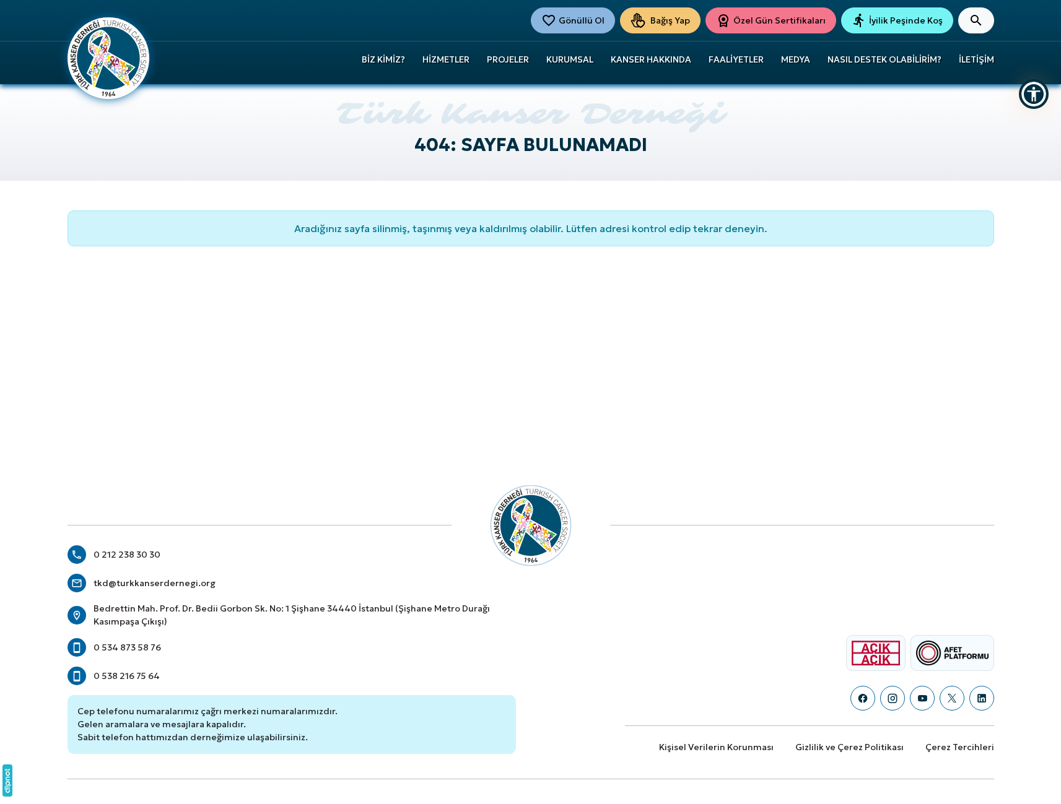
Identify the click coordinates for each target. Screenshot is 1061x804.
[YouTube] (922, 698)
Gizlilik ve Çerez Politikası (849, 747)
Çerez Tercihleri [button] (959, 747)
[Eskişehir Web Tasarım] (7, 780)
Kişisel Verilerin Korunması (716, 747)
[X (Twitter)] (952, 698)
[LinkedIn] (981, 698)
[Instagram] (892, 698)
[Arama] (976, 20)
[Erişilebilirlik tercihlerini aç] (1034, 94)
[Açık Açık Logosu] (876, 653)
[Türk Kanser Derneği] (108, 57)
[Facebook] (862, 698)
